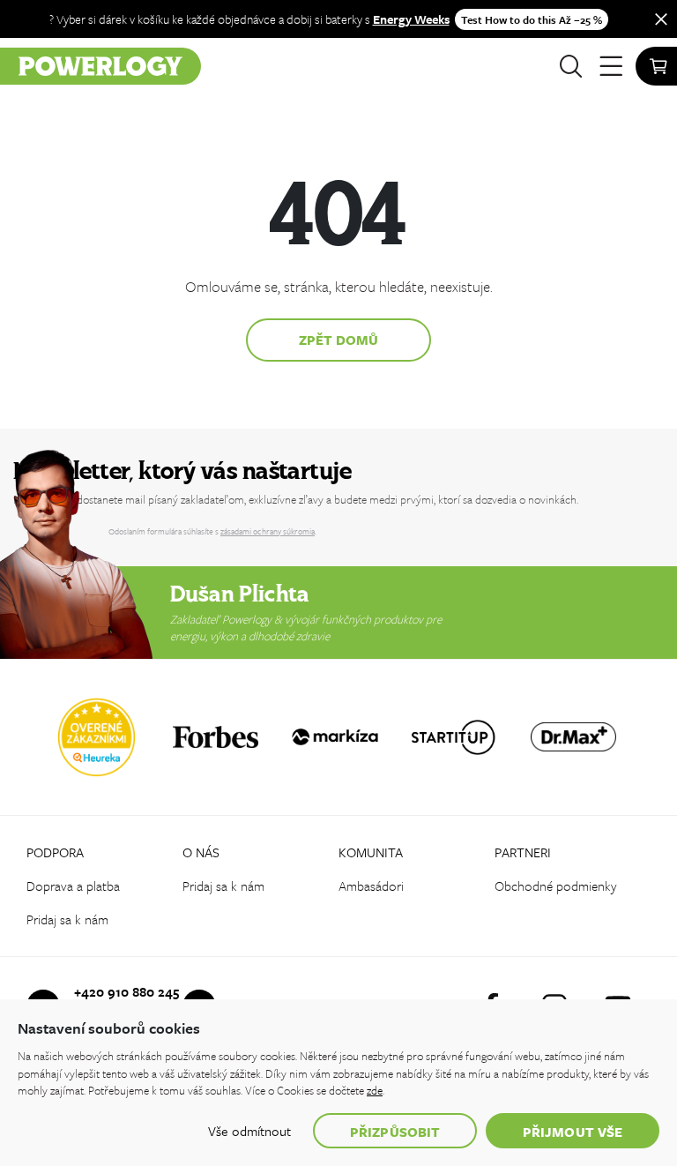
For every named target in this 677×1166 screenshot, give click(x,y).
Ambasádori (371, 885)
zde (375, 1090)
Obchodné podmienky (556, 885)
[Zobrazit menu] (611, 66)
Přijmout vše (572, 1131)
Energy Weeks (411, 19)
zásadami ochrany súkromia (267, 531)
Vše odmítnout (249, 1130)
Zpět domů (339, 339)
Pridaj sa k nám (67, 919)
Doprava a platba (73, 885)
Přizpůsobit (395, 1131)
